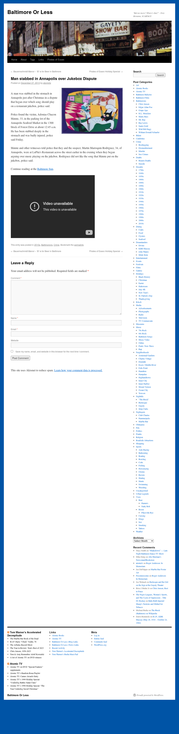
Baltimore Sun (45, 169)
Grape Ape (143, 110)
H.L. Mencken (145, 113)
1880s (141, 182)
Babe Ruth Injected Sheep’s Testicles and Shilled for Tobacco (150, 603)
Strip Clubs (143, 408)
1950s (141, 204)
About (24, 59)
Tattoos (142, 528)
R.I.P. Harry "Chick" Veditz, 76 (23, 641)
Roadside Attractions (144, 440)
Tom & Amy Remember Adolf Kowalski (27, 654)
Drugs (141, 518)
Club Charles (144, 415)
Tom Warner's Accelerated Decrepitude (68, 651)
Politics (139, 430)
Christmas (143, 280)
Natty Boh (145, 506)
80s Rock (142, 333)
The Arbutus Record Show (21, 644)
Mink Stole (143, 254)
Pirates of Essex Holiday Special (106, 71)
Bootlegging (144, 144)
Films (138, 267)
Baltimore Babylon (144, 94)
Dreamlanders (142, 242)
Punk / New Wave (146, 346)
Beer (140, 500)
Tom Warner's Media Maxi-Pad (65, 654)
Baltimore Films (142, 97)
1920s (141, 195)
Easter (141, 283)
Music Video (144, 339)
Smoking (142, 525)
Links (41, 59)
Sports (138, 446)
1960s (141, 207)
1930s (141, 198)
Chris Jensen (144, 104)
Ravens (142, 474)
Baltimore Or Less (30, 12)
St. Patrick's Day (145, 295)
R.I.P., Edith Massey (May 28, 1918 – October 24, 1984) (151, 619)
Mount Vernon (145, 386)
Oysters (142, 236)
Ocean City (143, 390)
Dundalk (142, 361)
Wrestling (142, 487)
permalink (79, 244)
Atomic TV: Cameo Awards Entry (24, 676)
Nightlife (139, 396)
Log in (96, 635)
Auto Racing (144, 449)
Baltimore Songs (145, 336)
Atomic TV (140, 91)
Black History (144, 276)
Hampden (143, 374)
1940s (141, 201)
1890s (141, 185)
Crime (56, 244)
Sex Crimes (143, 154)
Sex (140, 522)
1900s (141, 188)
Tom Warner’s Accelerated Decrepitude (24, 633)
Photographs (144, 311)
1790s (141, 170)
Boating (142, 456)
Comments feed (100, 641)
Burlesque (143, 402)
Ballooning (143, 452)
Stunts (141, 481)
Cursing (142, 515)
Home (14, 59)
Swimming (143, 484)
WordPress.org (100, 644)
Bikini (138, 135)
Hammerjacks (144, 418)
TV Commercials (146, 320)
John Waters (144, 251)
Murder (142, 151)
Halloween (143, 286)
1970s (141, 210)
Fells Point (143, 368)
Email (14, 329)
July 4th (142, 289)
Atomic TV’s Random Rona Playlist (25, 673)
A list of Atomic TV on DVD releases (26, 657)
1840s (141, 173)
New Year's (143, 292)
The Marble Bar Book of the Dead (24, 638)
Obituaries (140, 424)
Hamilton (142, 371)
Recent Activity (58, 648)
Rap (140, 349)
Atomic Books (142, 88)
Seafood (142, 239)
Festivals (139, 264)
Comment (16, 277)
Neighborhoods (142, 352)
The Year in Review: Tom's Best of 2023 (27, 648)
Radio (141, 314)
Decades (139, 166)
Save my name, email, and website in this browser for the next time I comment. (52, 351)
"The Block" (144, 399)
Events (139, 261)
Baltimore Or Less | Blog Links (65, 641)
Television (143, 317)
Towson (142, 393)
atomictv (47, 82)
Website (15, 340)
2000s (141, 220)
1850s (141, 176)
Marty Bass (143, 116)
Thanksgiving (144, 298)
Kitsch (138, 302)
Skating (142, 478)
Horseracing (144, 468)
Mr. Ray (142, 119)
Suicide (142, 163)
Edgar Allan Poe (145, 107)
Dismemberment (145, 148)
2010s (37, 244)
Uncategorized (142, 490)
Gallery (139, 270)
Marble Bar (143, 421)
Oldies (141, 342)
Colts (141, 462)
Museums (140, 324)
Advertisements (145, 308)
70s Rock (142, 330)
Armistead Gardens (147, 355)
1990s (141, 217)
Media (138, 305)
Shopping (140, 443)
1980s (141, 214)
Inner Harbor (144, 383)
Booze (141, 509)
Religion (139, 437)
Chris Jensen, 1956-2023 (20, 651)
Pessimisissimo (142, 575)
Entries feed (99, 638)
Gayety (142, 405)
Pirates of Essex (55, 59)
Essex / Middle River (147, 364)
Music (138, 327)
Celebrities (140, 138)
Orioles (142, 471)
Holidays (140, 273)
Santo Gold (143, 126)
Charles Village (145, 358)
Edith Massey (144, 248)
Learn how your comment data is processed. (78, 370)
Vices (138, 496)
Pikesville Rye (147, 512)
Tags (32, 59)
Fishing (142, 465)
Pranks (139, 434)
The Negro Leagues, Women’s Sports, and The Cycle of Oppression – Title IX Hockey (151, 597)
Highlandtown (145, 377)
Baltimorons (47, 244)
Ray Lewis (143, 122)
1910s (141, 192)
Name (14, 317)
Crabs (141, 229)
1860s (141, 179)
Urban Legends (142, 493)
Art (137, 85)
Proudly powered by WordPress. (150, 695)
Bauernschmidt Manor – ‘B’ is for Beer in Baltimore (36, 71)
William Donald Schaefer (149, 132)
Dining (139, 226)
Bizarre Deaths (145, 160)
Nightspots (140, 412)
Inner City (143, 380)
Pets (137, 427)
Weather (139, 531)
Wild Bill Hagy (145, 129)
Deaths (139, 157)
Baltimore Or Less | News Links (65, 644)
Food (141, 232)
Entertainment (141, 258)
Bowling (142, 459)
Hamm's (144, 503)
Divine (141, 245)
